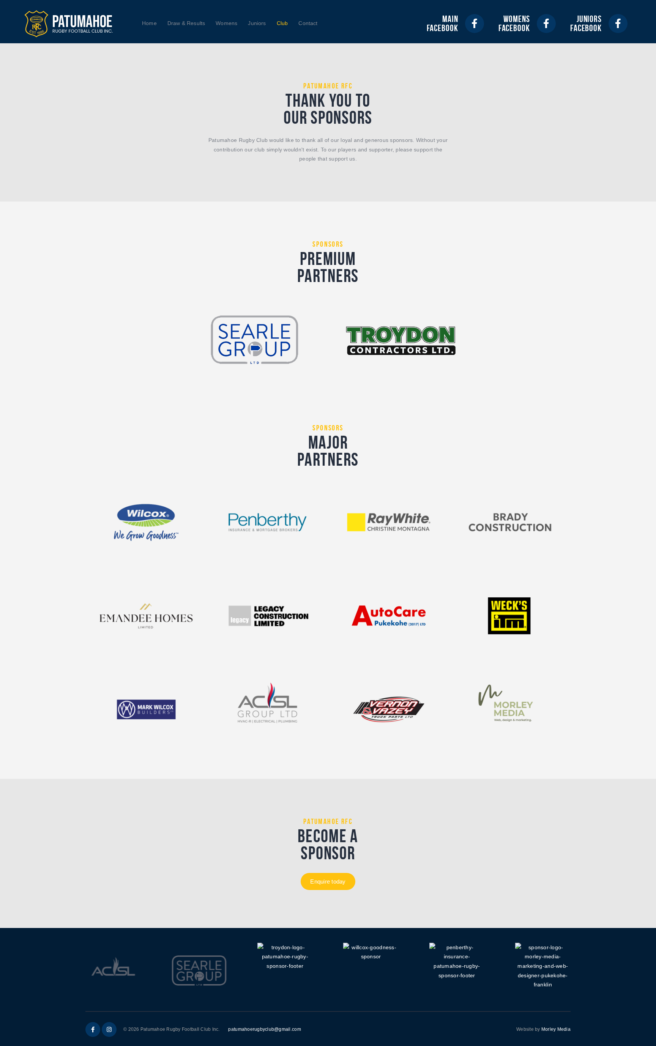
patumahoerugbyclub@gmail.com (264, 1029)
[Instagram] (109, 1029)
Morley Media (556, 1029)
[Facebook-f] (474, 23)
